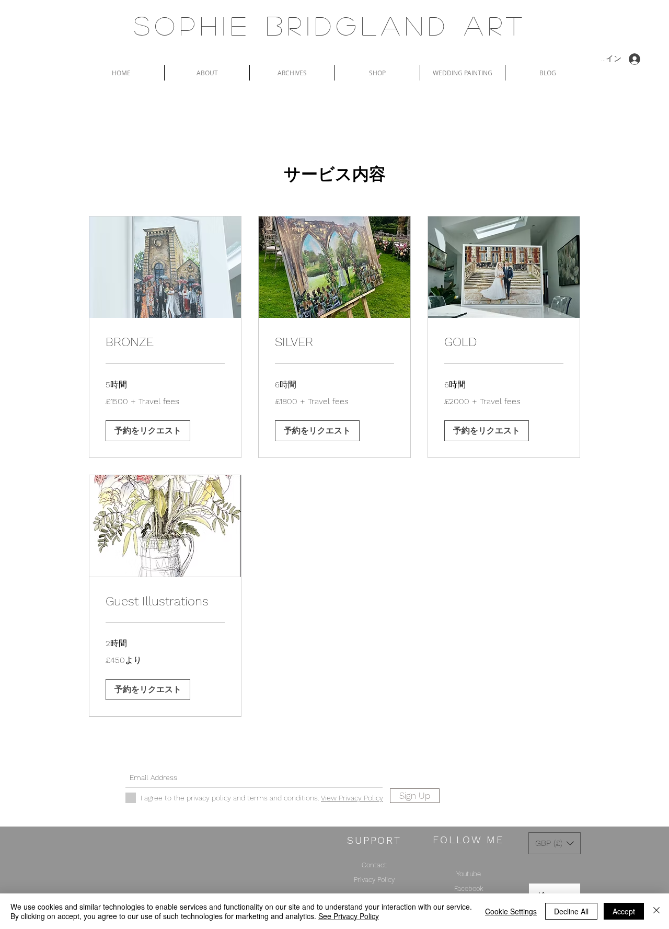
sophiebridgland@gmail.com (319, 759)
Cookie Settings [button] (511, 911)
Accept (624, 911)
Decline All (571, 911)
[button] (148, 430)
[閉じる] (656, 911)
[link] (165, 342)
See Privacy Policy (348, 916)
